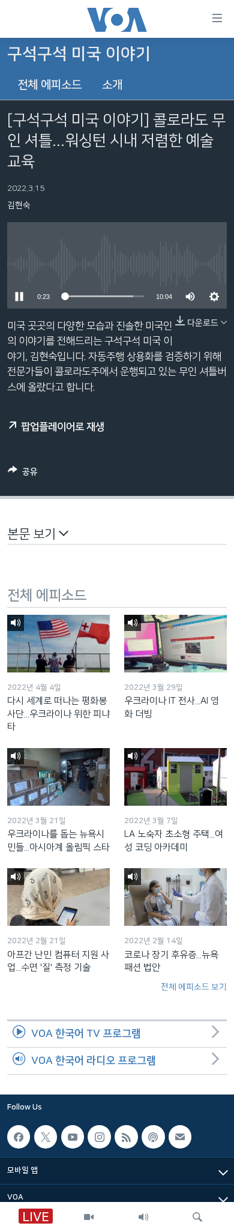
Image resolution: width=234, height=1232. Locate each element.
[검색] (197, 1217)
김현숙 (19, 205)
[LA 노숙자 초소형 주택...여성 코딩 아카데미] (175, 777)
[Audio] (143, 1217)
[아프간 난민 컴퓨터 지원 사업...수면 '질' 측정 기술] (58, 897)
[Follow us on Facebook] (18, 1136)
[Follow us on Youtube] (72, 1136)
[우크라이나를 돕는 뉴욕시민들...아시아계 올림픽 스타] (58, 777)
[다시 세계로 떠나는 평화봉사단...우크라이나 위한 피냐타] (58, 643)
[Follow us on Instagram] (99, 1136)
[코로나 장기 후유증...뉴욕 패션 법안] (175, 897)
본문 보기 (33, 534)
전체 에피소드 (49, 85)
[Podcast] (153, 1136)
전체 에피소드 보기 (194, 987)
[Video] (89, 1217)
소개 (112, 85)
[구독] (180, 1136)
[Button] (23, 474)
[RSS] (126, 1136)
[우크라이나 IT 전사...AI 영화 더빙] (175, 643)
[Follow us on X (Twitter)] (45, 1136)
